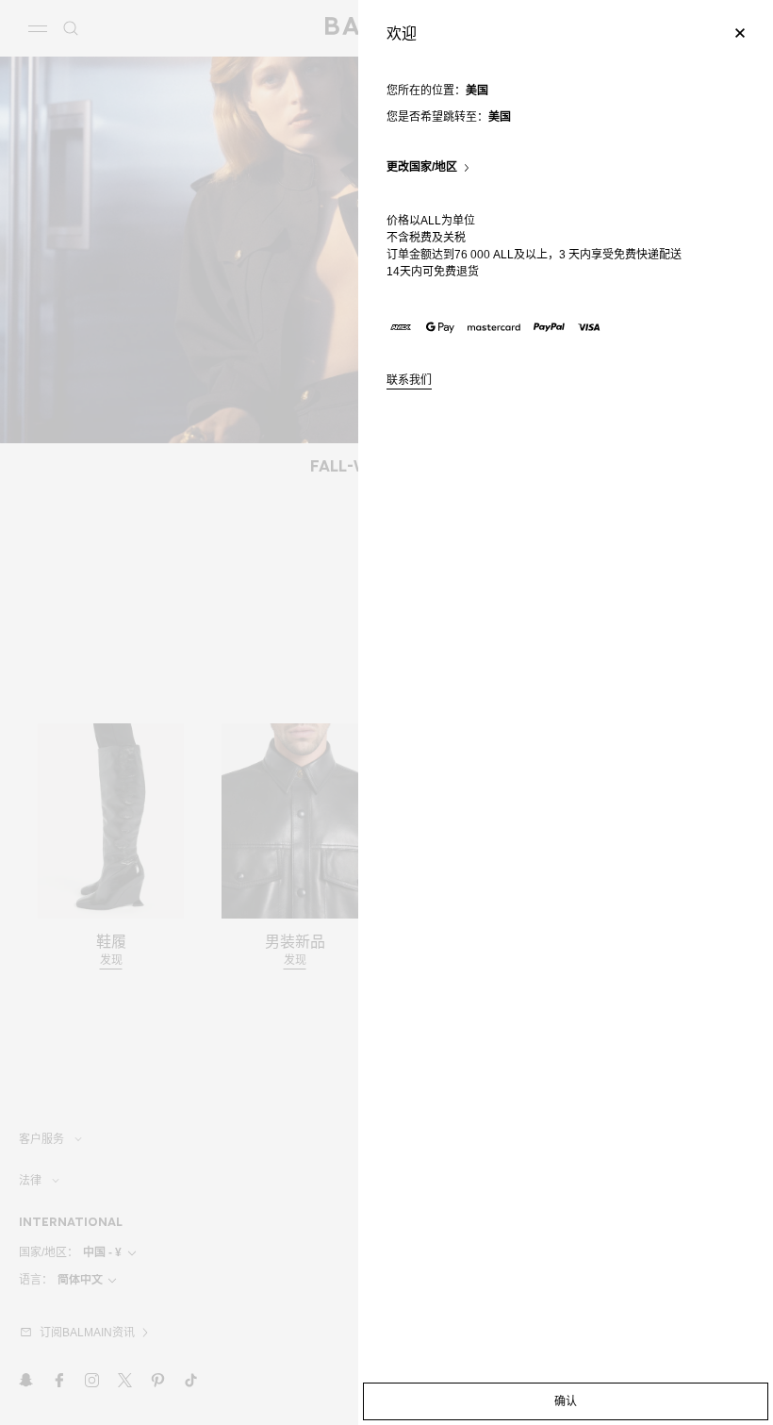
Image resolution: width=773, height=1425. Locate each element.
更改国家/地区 (421, 167)
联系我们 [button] (409, 380)
